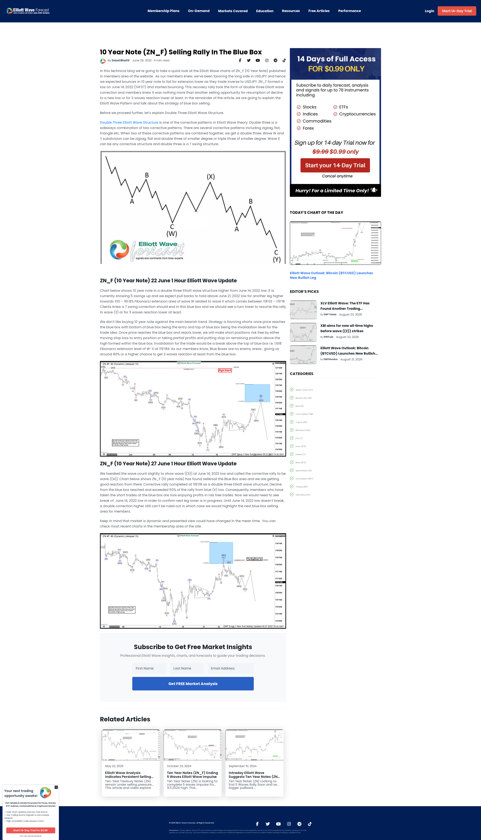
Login (429, 11)
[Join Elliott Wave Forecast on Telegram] (299, 824)
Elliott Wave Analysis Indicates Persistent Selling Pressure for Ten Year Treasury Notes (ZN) (128, 778)
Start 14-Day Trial (457, 11)
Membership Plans (163, 11)
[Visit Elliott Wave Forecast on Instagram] (289, 824)
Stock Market (305, 478)
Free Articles (319, 11)
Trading (302, 487)
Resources (291, 11)
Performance (349, 11)
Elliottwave (303, 430)
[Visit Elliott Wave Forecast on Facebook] (257, 824)
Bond (300, 406)
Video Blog (303, 495)
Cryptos (301, 422)
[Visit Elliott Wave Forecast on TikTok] (310, 824)
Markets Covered (233, 11)
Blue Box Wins (304, 398)
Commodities (304, 414)
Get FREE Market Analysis (193, 683)
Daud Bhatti (121, 60)
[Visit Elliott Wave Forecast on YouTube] (278, 824)
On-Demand (199, 11)
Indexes (301, 454)
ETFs (299, 438)
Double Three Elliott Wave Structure (129, 122)
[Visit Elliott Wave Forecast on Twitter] (268, 824)
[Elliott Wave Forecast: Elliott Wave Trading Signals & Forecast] (42, 11)
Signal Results (304, 470)
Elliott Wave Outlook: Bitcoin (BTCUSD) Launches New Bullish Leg (347, 353)
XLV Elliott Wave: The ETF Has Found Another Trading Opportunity (345, 308)
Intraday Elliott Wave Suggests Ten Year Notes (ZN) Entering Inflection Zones (254, 776)
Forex (301, 446)
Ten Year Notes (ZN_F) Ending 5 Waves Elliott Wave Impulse (192, 774)
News (301, 462)
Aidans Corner (304, 390)
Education (264, 11)
